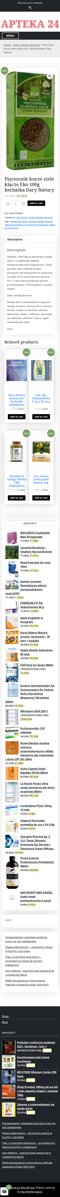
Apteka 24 (30, 24)
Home (7, 45)
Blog (5, 1022)
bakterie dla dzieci (19, 221)
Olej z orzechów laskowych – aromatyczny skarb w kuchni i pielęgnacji (24, 961)
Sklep (5, 1016)
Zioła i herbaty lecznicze (26, 45)
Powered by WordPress (20, 1187)
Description (15, 239)
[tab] (15, 239)
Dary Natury (22, 217)
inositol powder (36, 221)
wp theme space (31, 1191)
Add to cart (36, 203)
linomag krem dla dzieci (36, 224)
